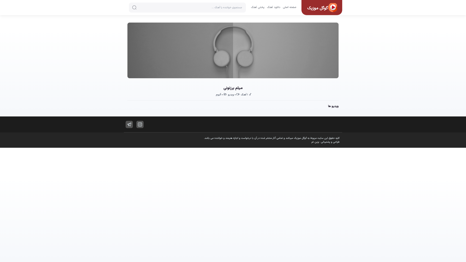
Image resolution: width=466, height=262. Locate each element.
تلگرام (129, 124)
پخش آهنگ (257, 7)
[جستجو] (134, 7)
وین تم (315, 142)
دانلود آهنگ (273, 7)
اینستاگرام (140, 124)
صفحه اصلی (289, 7)
